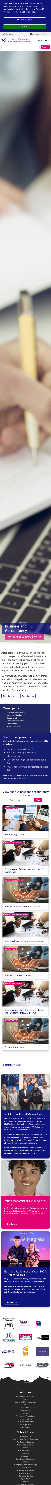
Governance (25, 1407)
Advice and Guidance (25, 1442)
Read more (12, 1224)
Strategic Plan (25, 1424)
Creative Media (25, 1473)
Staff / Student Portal (40, 34)
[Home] (15, 40)
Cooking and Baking (25, 1470)
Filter (38, 800)
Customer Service (25, 1476)
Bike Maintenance (25, 1450)
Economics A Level (14, 1047)
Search (45, 47)
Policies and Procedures (25, 1416)
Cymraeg (9, 34)
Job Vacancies (25, 1410)
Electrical (25, 1481)
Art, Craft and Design (25, 1445)
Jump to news (28, 696)
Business (25, 1453)
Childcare (25, 1462)
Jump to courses (10, 696)
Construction (25, 1467)
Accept (24, 27)
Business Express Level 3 (20, 749)
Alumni (25, 1399)
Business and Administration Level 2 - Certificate (24, 870)
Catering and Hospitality (26, 1459)
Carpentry (25, 1456)
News (25, 1413)
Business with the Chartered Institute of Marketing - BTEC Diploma (24, 1011)
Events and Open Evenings (25, 1402)
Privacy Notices (25, 1419)
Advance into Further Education (25, 1439)
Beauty (25, 1447)
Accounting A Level (14, 834)
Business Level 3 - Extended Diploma (24, 940)
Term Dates (25, 1427)
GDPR (25, 1404)
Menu (41, 40)
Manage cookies (24, 20)
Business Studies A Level (17, 975)
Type (11, 800)
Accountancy (25, 1436)
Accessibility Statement (25, 1396)
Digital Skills (25, 1479)
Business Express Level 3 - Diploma (23, 906)
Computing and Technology (25, 1464)
